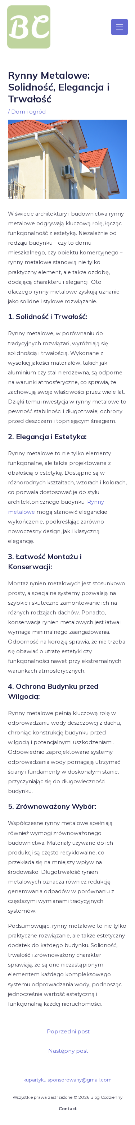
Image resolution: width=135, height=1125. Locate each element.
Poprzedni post (68, 1031)
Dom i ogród (28, 112)
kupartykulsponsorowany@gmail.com (67, 1080)
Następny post (68, 1050)
